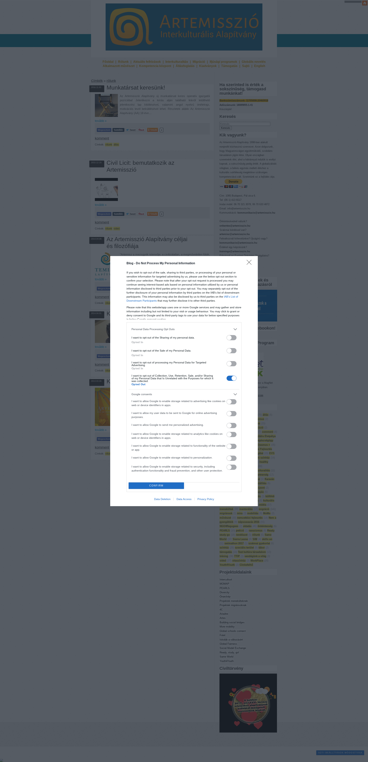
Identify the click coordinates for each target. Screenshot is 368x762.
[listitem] (184, 329)
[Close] (250, 263)
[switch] (232, 337)
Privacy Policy (205, 499)
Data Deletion (162, 499)
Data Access (184, 499)
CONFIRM (156, 485)
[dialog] (184, 381)
